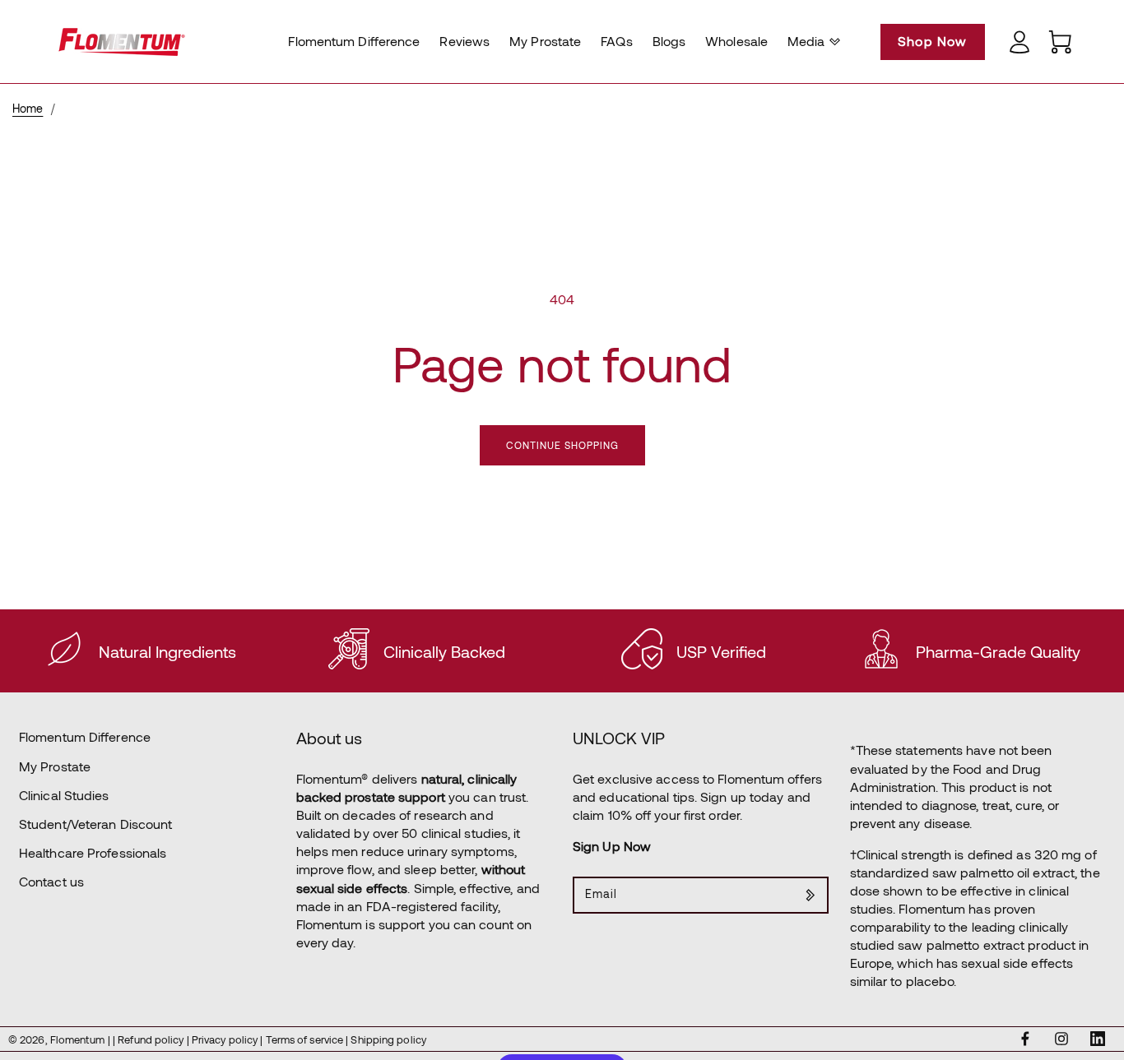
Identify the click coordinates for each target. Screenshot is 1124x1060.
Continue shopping (562, 445)
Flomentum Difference (85, 736)
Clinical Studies (64, 795)
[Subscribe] (810, 895)
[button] (812, 41)
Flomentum (77, 1039)
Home (27, 108)
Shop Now (933, 41)
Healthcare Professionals (92, 852)
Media (806, 41)
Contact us (51, 881)
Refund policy (152, 1039)
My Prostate (55, 766)
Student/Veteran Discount (95, 823)
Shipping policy (388, 1039)
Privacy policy (226, 1039)
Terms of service (306, 1039)
